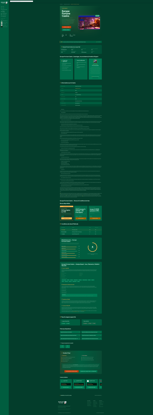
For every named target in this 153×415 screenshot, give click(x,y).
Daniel (92, 76)
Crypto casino (94, 405)
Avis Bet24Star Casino (91, 387)
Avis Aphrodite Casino (78, 387)
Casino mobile (95, 406)
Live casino (94, 404)
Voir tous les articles (98, 395)
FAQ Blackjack (3, 16)
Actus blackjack (101, 404)
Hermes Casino (89, 403)
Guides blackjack (101, 403)
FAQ (99, 405)
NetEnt (63, 281)
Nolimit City (66, 281)
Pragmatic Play (74, 281)
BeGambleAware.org (75, 311)
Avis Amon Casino (66, 387)
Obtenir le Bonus (66, 29)
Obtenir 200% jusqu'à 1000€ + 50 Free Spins (88, 371)
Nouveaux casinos (95, 403)
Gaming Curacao (83, 310)
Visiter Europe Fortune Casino (71, 371)
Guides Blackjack (4, 13)
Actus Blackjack (3, 14)
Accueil (2, 6)
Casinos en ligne (67, 4)
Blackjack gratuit (101, 406)
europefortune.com (78, 88)
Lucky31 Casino (89, 404)
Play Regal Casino (89, 405)
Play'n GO (70, 281)
